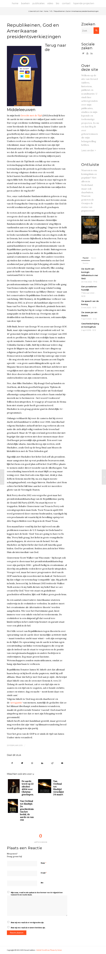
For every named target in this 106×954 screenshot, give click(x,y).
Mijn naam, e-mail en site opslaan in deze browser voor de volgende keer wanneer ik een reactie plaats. (37, 894)
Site (42, 883)
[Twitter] (83, 53)
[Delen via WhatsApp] (32, 763)
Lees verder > (88, 150)
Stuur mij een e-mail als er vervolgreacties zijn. (27, 922)
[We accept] (26, 76)
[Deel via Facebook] (12, 763)
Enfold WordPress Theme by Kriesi (49, 950)
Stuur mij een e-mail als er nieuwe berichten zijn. (28, 928)
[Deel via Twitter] (22, 763)
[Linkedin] (92, 53)
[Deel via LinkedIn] (42, 763)
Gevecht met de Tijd (31, 115)
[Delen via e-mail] (62, 763)
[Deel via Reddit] (52, 763)
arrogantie (16, 702)
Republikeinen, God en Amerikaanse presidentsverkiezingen (34, 30)
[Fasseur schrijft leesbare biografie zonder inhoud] (104, 477)
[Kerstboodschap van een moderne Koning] (2, 477)
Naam (43, 863)
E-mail (44, 873)
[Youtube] (87, 53)
